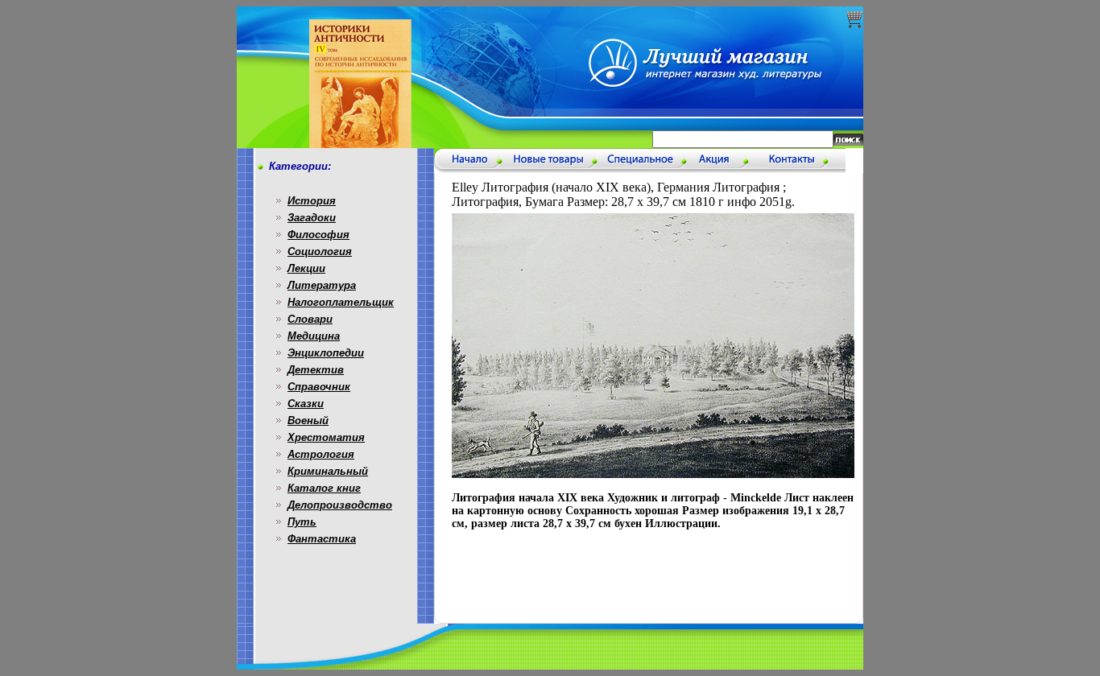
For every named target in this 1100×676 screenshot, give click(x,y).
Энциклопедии (325, 353)
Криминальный (327, 471)
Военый (308, 420)
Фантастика (321, 539)
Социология (319, 251)
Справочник (318, 387)
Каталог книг (324, 488)
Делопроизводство (339, 505)
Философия (318, 235)
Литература (321, 285)
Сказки (305, 404)
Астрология (320, 454)
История (311, 201)
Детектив (315, 370)
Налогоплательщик (340, 302)
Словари (310, 319)
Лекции (306, 268)
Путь (301, 522)
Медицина (313, 336)
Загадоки (311, 218)
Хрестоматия (326, 437)
